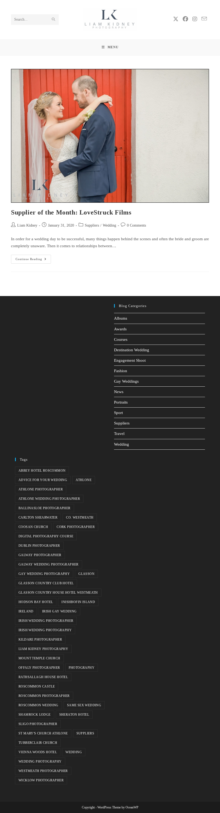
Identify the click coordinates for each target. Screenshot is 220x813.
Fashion (120, 371)
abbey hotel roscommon (42, 470)
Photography (81, 668)
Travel (119, 433)
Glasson (86, 574)
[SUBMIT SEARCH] (54, 19)
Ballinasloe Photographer (45, 508)
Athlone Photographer (41, 489)
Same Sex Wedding (84, 705)
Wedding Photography (40, 761)
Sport (118, 413)
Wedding (109, 225)
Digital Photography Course (46, 536)
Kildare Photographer (40, 639)
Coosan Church (33, 527)
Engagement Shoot (130, 360)
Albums (120, 318)
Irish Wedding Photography (45, 630)
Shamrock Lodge (35, 714)
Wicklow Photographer (41, 780)
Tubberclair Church (38, 743)
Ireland (26, 611)
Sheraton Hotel (74, 714)
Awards (120, 329)
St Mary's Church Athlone (43, 733)
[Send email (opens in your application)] (204, 19)
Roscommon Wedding (38, 705)
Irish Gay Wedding (59, 611)
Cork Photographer (76, 527)
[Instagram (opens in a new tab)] (194, 19)
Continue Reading (33, 258)
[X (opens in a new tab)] (176, 19)
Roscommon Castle (37, 686)
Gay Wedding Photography (44, 574)
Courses (120, 339)
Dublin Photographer (39, 546)
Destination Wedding (131, 350)
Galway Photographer (40, 555)
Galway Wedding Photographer (49, 564)
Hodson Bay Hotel (36, 602)
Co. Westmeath (79, 517)
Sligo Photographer (38, 724)
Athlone (83, 480)
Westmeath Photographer (43, 771)
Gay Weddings (126, 381)
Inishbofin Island (78, 602)
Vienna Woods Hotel (38, 752)
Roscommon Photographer (44, 696)
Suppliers (92, 225)
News (118, 392)
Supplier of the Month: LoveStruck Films (71, 212)
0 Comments (136, 225)
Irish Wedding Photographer (46, 621)
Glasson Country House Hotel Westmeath (58, 592)
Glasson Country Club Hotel (46, 583)
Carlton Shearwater (38, 517)
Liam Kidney (27, 225)
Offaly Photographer (39, 668)
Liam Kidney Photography (43, 649)
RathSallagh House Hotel (43, 677)
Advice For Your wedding (43, 480)
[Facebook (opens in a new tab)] (185, 19)
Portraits (121, 402)
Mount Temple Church (39, 658)
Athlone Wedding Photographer (49, 499)
